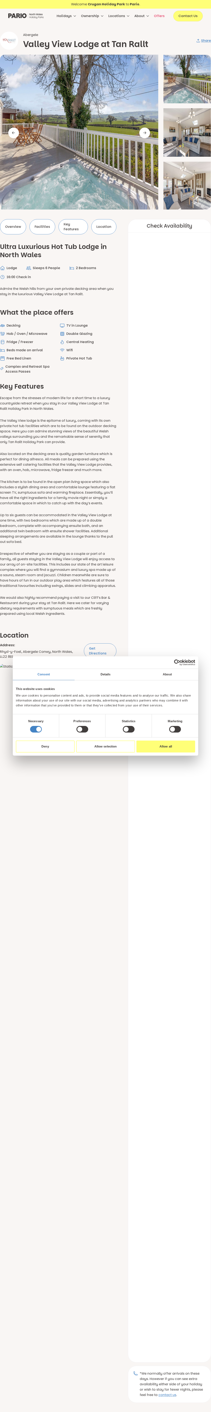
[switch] (82, 729)
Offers (159, 16)
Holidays (64, 16)
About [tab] (167, 674)
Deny (45, 746)
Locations (116, 16)
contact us (167, 1394)
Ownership (90, 16)
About (139, 16)
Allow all (165, 746)
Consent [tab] (44, 674)
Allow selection (105, 746)
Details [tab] (106, 674)
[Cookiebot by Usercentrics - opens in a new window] (177, 662)
